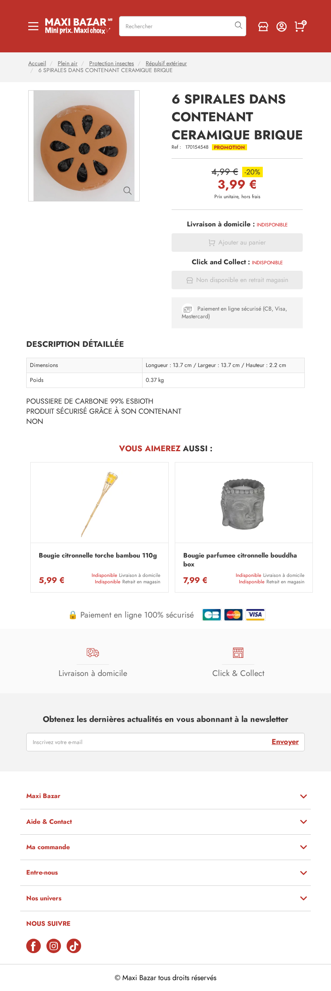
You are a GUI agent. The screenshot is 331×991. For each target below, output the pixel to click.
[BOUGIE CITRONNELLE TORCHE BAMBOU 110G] (99, 505)
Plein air (68, 63)
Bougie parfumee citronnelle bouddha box (240, 560)
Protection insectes (111, 63)
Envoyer (285, 741)
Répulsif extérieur (166, 63)
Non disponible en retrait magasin (242, 280)
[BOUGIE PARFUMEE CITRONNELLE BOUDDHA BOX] (244, 505)
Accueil (37, 63)
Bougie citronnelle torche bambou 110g (98, 555)
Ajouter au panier (242, 242)
